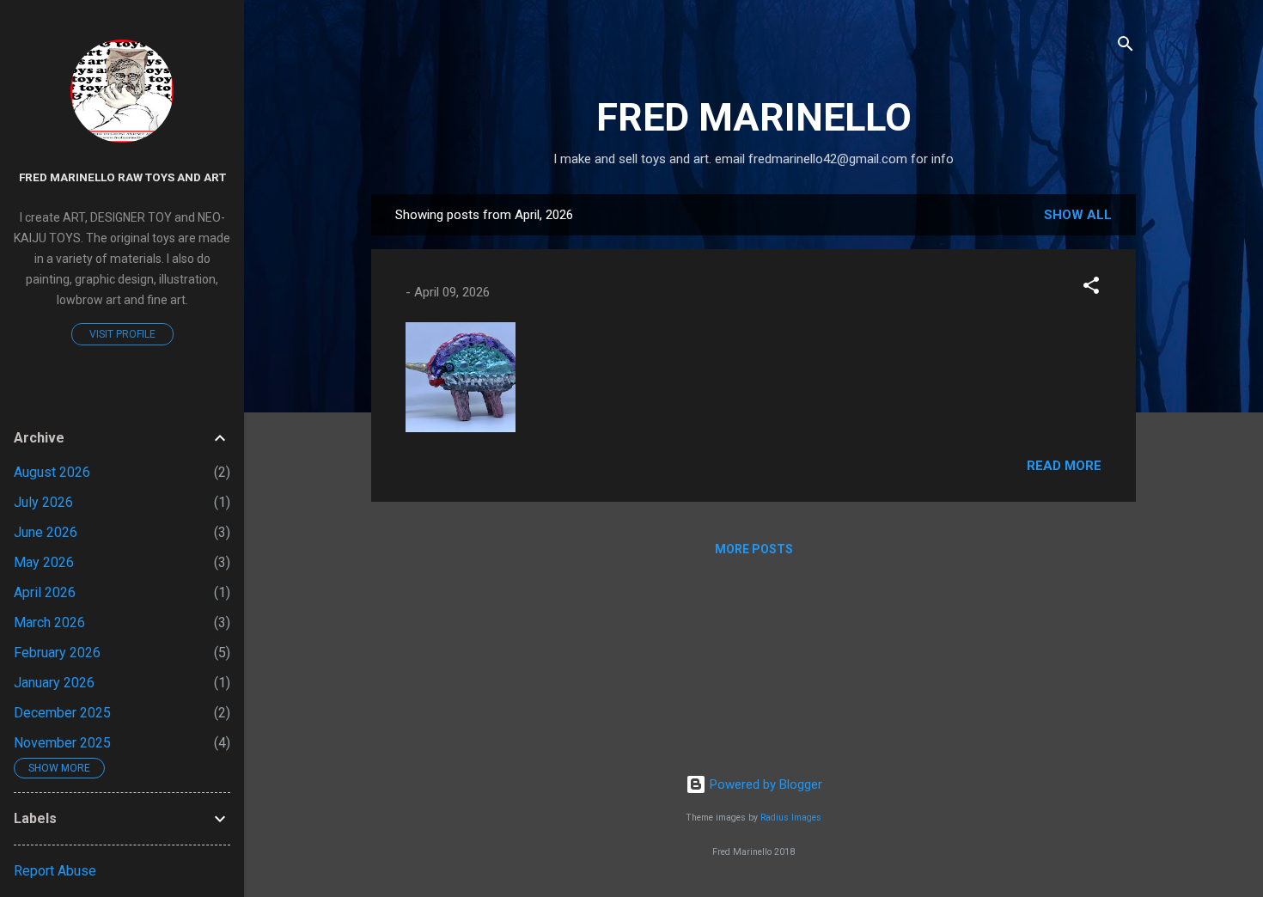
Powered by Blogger (764, 784)
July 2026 (43, 502)
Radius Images (790, 817)
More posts (754, 549)
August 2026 (52, 472)
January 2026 (54, 682)
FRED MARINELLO (754, 117)
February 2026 (57, 652)
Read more (1064, 465)
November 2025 (62, 743)
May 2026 (44, 562)
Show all (1078, 215)
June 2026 (45, 532)
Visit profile (122, 334)
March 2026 (49, 622)
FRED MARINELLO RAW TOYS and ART (122, 177)
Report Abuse (55, 871)
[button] (1091, 288)
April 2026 (45, 592)
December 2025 (62, 713)
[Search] (1125, 47)
